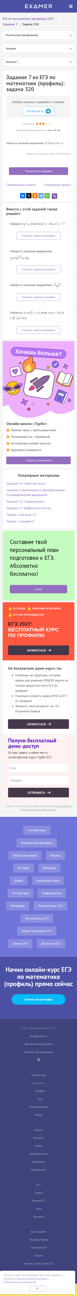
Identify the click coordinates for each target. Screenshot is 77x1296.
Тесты (38, 1208)
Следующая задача (57, 185)
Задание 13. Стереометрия (25, 501)
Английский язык (47, 881)
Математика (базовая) (36, 843)
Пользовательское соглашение (20, 1282)
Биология (49, 868)
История (24, 868)
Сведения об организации (38, 1052)
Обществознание (25, 855)
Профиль (40, 1091)
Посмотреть (35, 111)
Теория (39, 1192)
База (40, 1099)
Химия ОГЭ (20, 943)
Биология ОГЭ (51, 943)
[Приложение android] (38, 1059)
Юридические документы (39, 1044)
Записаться (37, 650)
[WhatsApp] (47, 195)
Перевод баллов (38, 1239)
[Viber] (54, 196)
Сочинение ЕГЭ (38, 1247)
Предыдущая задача (21, 185)
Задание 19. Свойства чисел (25, 483)
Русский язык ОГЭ (50, 906)
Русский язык (37, 830)
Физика (55, 855)
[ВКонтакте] (22, 195)
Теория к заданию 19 (21, 515)
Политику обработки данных (31, 1278)
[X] (29, 195)
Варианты (38, 1216)
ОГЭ (38, 1184)
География (18, 906)
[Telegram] (41, 195)
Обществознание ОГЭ (37, 931)
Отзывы (38, 1255)
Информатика (51, 893)
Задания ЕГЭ (38, 1200)
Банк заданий (38, 1231)
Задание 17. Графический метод (28, 508)
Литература (20, 893)
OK (37, 1288)
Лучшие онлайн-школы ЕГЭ (38, 1263)
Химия (18, 881)
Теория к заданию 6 (20, 521)
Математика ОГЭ (37, 918)
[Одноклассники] (35, 195)
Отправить (37, 793)
